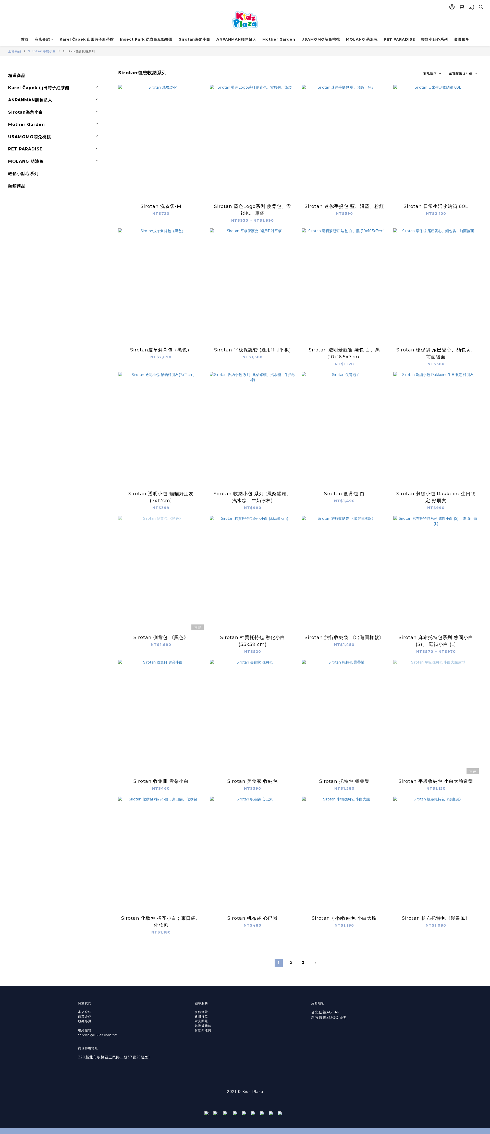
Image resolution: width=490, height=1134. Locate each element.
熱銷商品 (17, 185)
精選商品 (17, 75)
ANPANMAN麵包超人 (236, 39)
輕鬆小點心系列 (434, 39)
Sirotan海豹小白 (194, 39)
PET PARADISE (399, 39)
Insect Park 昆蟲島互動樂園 (146, 39)
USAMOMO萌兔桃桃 (320, 39)
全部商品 (14, 51)
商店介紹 (42, 39)
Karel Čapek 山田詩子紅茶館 (87, 39)
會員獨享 (461, 39)
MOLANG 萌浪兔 (362, 39)
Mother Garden (278, 39)
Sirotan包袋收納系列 (79, 51)
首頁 (25, 39)
